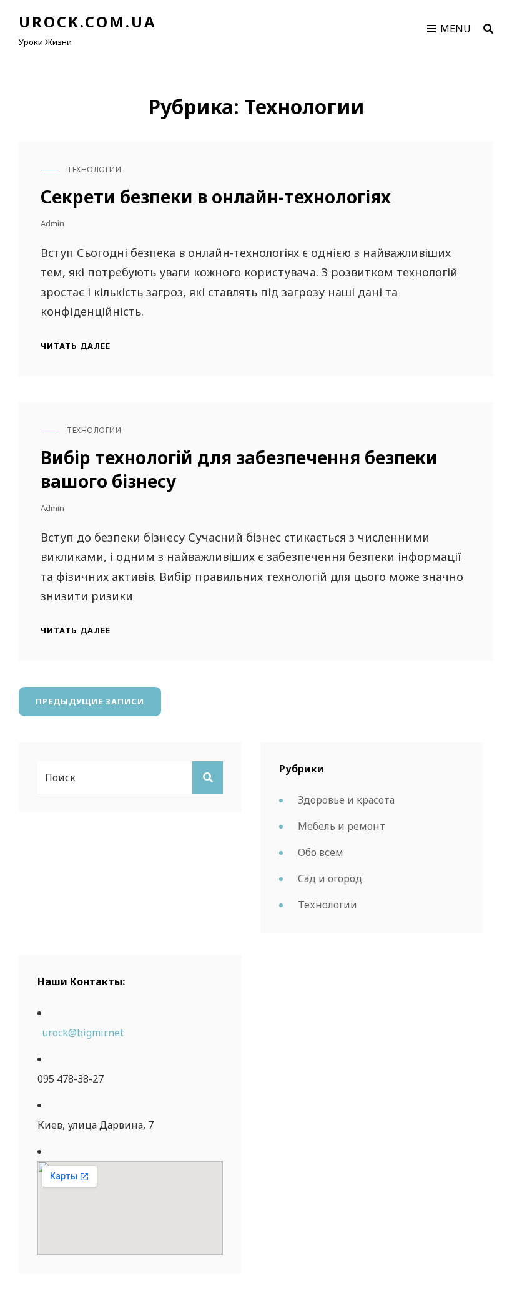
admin (52, 223)
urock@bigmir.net (83, 1032)
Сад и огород (330, 878)
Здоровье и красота (346, 800)
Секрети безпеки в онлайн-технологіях (216, 196)
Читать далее (76, 346)
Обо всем (320, 852)
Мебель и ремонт (341, 826)
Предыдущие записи (90, 701)
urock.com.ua (88, 21)
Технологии (94, 169)
